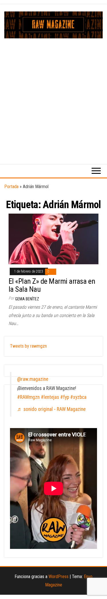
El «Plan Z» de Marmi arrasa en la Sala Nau (52, 285)
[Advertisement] (53, 95)
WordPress (58, 576)
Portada (11, 186)
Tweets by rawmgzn (28, 346)
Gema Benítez (27, 299)
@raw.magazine (32, 379)
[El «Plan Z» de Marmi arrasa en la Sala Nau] (53, 238)
